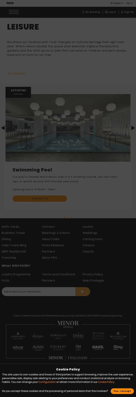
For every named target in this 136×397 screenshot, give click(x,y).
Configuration (47, 382)
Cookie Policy (106, 382)
